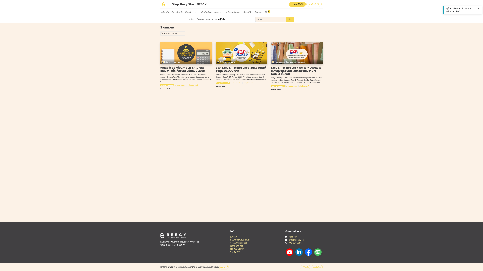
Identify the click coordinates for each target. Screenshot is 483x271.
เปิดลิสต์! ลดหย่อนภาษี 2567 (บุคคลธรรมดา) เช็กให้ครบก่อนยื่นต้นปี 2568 (182, 69)
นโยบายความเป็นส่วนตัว (240, 239)
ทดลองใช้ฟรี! (297, 4)
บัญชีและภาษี (193, 85)
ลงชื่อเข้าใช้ (314, 4)
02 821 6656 (295, 242)
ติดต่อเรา (293, 236)
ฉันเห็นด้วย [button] (317, 267)
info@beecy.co (296, 239)
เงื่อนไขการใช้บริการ (238, 242)
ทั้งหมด (200, 19)
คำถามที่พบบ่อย (236, 245)
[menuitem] (165, 12)
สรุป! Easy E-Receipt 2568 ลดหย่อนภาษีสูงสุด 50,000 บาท (241, 69)
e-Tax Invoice (181, 85)
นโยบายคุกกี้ (224, 267)
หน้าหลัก (233, 236)
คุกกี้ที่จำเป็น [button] (305, 267)
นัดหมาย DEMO (237, 248)
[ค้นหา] (290, 19)
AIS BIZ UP (235, 251)
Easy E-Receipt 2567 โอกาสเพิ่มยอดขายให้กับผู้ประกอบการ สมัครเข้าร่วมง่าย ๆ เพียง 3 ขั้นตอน (296, 71)
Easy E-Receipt (167, 85)
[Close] (478, 8)
